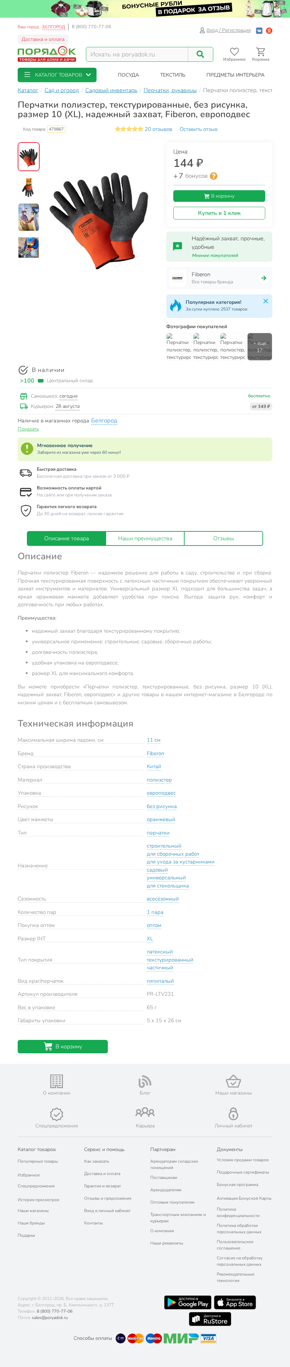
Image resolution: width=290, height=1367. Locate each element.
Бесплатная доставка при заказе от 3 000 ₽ (83, 476)
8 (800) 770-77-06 (91, 27)
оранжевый (161, 819)
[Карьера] (145, 1112)
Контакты (93, 1223)
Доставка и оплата (43, 39)
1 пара (155, 912)
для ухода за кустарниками (181, 861)
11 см (154, 739)
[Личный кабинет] (233, 1113)
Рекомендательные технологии (235, 1277)
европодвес (161, 792)
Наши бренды (31, 1223)
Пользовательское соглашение (235, 1245)
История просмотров (38, 1200)
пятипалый (160, 980)
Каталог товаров (37, 1149)
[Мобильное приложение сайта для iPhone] (235, 1302)
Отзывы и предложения (107, 1198)
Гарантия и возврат (102, 1186)
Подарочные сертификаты (243, 1172)
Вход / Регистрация (229, 30)
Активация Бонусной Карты (244, 1198)
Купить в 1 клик (219, 213)
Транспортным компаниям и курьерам (178, 1218)
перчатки (158, 832)
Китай (154, 766)
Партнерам (162, 1149)
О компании (162, 1231)
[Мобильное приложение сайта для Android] (187, 1302)
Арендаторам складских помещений (174, 1164)
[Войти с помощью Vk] (259, 30)
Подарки (26, 1235)
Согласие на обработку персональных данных (239, 1261)
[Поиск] (200, 54)
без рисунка (162, 806)
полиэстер (159, 779)
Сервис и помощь (104, 1149)
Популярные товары (38, 1161)
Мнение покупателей (215, 255)
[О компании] (56, 1081)
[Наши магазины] (233, 1081)
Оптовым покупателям (172, 1202)
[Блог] (145, 1081)
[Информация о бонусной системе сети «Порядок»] (214, 176)
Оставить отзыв (199, 129)
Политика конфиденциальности (238, 1212)
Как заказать (96, 1161)
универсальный (166, 877)
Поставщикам (163, 1177)
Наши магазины (33, 1211)
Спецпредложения (36, 1186)
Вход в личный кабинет (107, 1211)
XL (150, 938)
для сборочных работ (173, 853)
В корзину (222, 196)
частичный (160, 967)
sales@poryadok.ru (50, 1317)
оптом (154, 925)
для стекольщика (168, 885)
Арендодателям (165, 1190)
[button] (57, 75)
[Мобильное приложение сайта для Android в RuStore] (210, 1319)
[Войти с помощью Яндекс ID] (269, 30)
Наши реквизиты (166, 1243)
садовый (157, 869)
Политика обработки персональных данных (239, 1229)
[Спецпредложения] (56, 1114)
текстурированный (170, 959)
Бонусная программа (237, 1184)
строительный (164, 845)
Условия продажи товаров (242, 1160)
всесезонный (163, 898)
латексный (160, 951)
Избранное (29, 1175)
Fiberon (155, 753)
